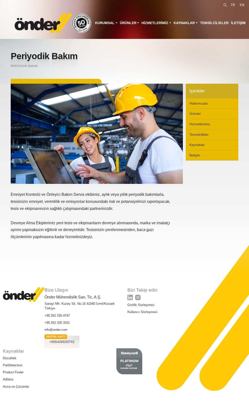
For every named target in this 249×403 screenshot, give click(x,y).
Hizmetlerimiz (199, 124)
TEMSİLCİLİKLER (214, 23)
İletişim (194, 155)
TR (233, 5)
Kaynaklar (197, 145)
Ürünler (195, 114)
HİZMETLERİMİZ (155, 23)
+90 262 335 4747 (57, 315)
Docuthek (9, 358)
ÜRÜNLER (128, 23)
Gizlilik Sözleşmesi (140, 305)
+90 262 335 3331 (57, 322)
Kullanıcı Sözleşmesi (142, 312)
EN (242, 5)
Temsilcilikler (199, 134)
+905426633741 (62, 342)
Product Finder (13, 372)
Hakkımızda (198, 103)
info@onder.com (55, 329)
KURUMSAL (105, 23)
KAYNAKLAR (184, 23)
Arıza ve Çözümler (16, 386)
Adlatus (8, 379)
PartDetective (12, 365)
